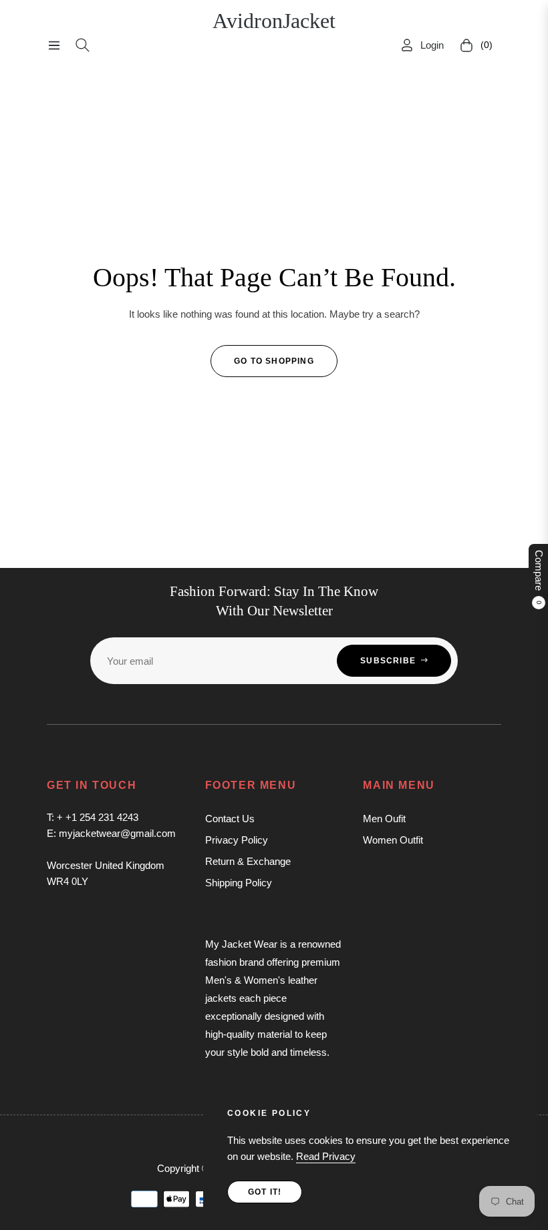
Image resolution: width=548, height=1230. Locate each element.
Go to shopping (274, 361)
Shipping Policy (238, 882)
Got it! (264, 1192)
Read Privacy (326, 1156)
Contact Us (230, 818)
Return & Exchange (248, 861)
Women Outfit (393, 840)
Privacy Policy (236, 840)
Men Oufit (384, 818)
